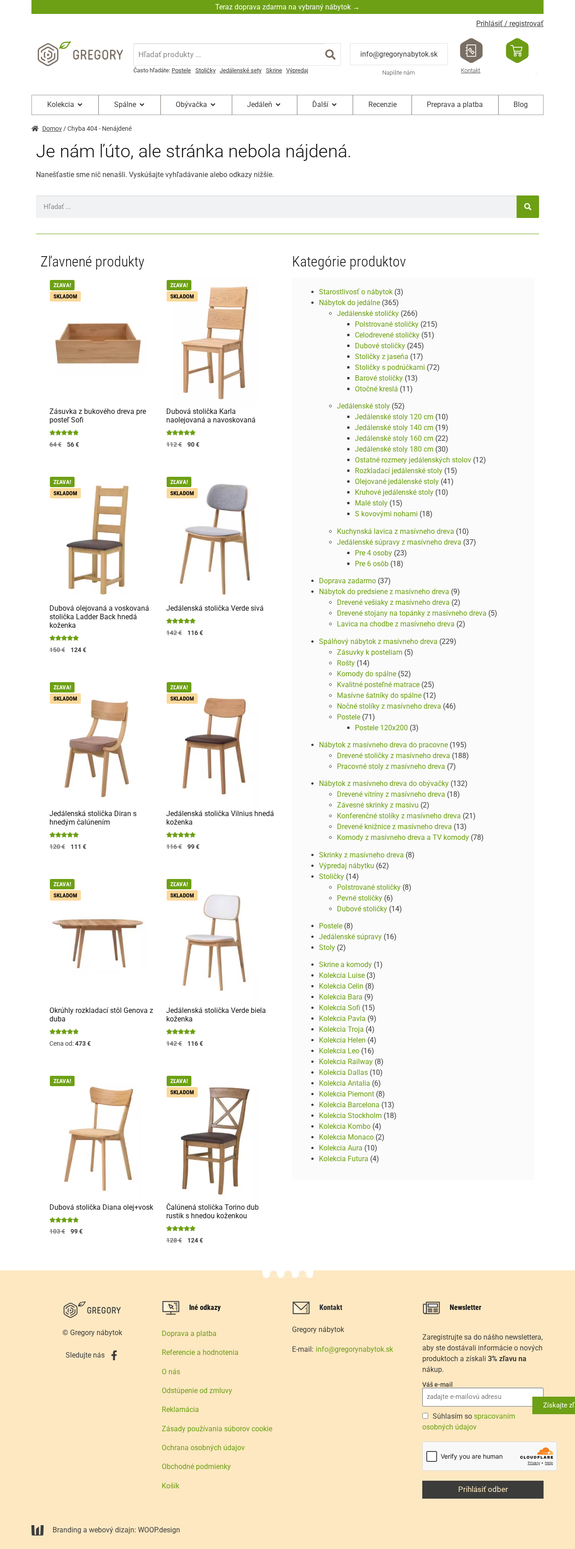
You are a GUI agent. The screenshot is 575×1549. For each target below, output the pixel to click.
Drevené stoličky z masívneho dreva (393, 755)
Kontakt (470, 70)
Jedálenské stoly (363, 406)
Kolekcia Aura (341, 1148)
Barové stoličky (379, 378)
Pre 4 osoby (373, 553)
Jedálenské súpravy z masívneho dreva (399, 542)
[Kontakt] (471, 50)
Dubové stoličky (380, 346)
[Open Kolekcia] (80, 104)
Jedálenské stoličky (368, 313)
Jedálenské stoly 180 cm (394, 449)
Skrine (274, 70)
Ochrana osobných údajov (203, 1447)
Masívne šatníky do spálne (379, 695)
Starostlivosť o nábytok (356, 292)
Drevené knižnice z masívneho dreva (394, 826)
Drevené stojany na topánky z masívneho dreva (412, 613)
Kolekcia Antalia (344, 1083)
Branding (67, 1530)
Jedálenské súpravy (350, 936)
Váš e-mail (437, 1384)
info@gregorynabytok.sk (399, 54)
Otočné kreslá (376, 389)
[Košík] (517, 50)
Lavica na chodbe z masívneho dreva (396, 624)
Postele (181, 70)
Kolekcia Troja (341, 1029)
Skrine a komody (345, 964)
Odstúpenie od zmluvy (197, 1390)
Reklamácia (180, 1409)
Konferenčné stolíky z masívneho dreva (399, 816)
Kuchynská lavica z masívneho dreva (395, 531)
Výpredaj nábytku (346, 865)
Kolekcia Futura (343, 1158)
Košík (170, 1486)
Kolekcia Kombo (345, 1126)
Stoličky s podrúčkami (390, 367)
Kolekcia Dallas (343, 1072)
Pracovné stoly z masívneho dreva (391, 766)
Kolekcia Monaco (346, 1137)
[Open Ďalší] (334, 104)
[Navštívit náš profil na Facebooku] (114, 1355)
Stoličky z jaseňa (381, 356)
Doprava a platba (189, 1333)
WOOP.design (159, 1530)
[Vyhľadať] (330, 54)
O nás (171, 1371)
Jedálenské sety (240, 70)
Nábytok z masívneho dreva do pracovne (383, 745)
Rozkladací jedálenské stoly (398, 470)
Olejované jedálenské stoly (397, 481)
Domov (52, 128)
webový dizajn (111, 1530)
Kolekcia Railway (346, 1061)
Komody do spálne (366, 674)
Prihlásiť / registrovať (510, 23)
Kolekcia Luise (342, 975)
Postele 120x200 (381, 727)
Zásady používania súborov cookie (217, 1429)
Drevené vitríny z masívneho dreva (391, 794)
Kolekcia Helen (342, 1040)
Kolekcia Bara (341, 997)
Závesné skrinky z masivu (378, 805)
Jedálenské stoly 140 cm (394, 427)
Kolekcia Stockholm (350, 1115)
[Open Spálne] (142, 104)
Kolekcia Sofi (339, 1007)
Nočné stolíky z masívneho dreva (389, 706)
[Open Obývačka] (213, 104)
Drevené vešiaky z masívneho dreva (393, 602)
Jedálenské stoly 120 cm (394, 417)
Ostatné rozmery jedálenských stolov (413, 460)
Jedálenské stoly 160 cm (394, 438)
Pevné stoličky (359, 898)
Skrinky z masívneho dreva (361, 855)
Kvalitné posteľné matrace (378, 684)
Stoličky (205, 70)
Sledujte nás (85, 1355)
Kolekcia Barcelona (349, 1105)
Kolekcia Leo (339, 1051)
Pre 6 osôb (372, 563)
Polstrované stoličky (387, 324)
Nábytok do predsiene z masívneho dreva (384, 591)
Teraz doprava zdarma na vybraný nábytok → (287, 7)
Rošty (346, 663)
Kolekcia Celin (341, 986)
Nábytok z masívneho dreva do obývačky (384, 783)
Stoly (327, 947)
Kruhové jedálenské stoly (394, 492)
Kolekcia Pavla (342, 1018)
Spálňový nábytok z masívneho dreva (378, 641)
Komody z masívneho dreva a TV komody (403, 837)
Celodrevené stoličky (387, 335)
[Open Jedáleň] (278, 104)
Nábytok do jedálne (349, 302)
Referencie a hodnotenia (200, 1352)
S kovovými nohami (386, 514)
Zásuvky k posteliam (369, 652)
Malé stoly (371, 503)
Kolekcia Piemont (346, 1094)
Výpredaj (297, 70)
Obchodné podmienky (196, 1466)
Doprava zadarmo (347, 581)
